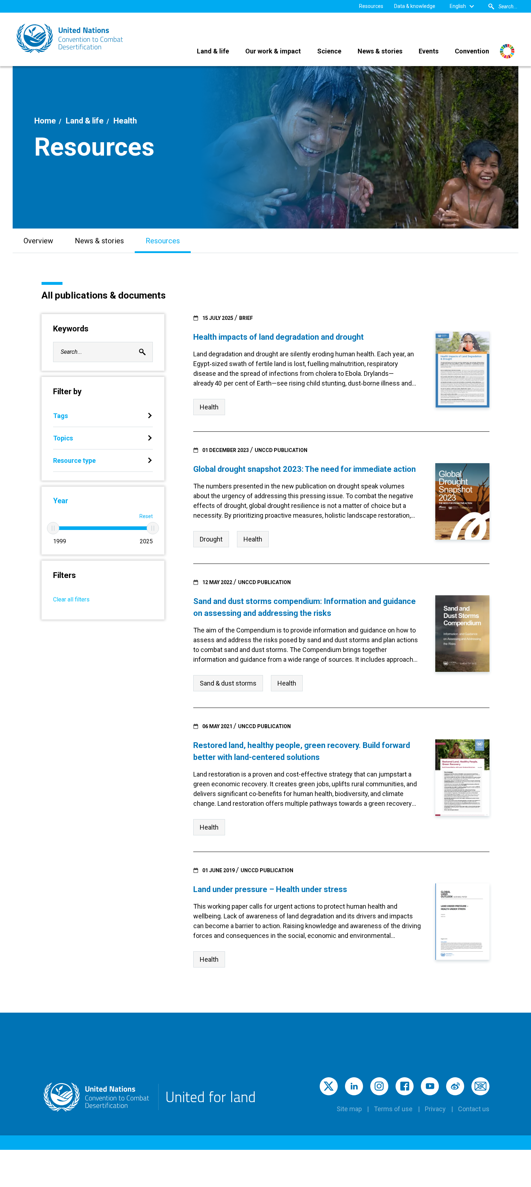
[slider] (53, 528)
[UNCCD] (70, 38)
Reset (146, 516)
